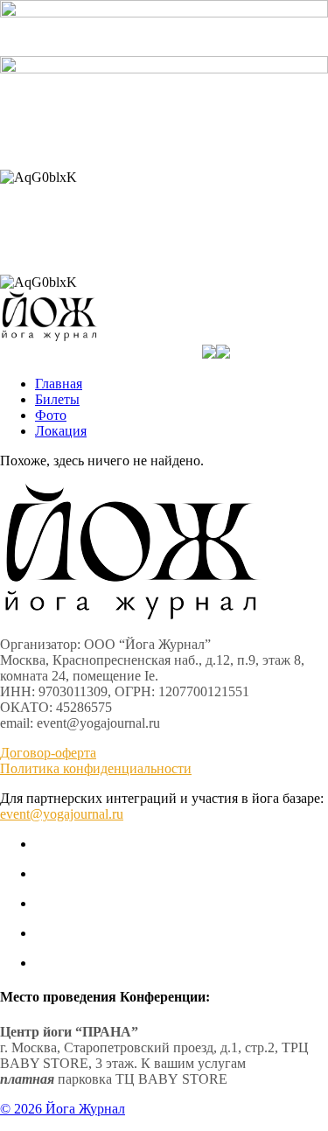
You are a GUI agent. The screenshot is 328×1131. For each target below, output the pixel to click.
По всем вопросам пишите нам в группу (164, 147)
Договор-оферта (48, 752)
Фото (50, 415)
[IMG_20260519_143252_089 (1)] (164, 12)
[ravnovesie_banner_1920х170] (164, 68)
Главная (58, 383)
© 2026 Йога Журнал (62, 1108)
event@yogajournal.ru (61, 813)
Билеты (57, 399)
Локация (61, 430)
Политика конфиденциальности (96, 768)
